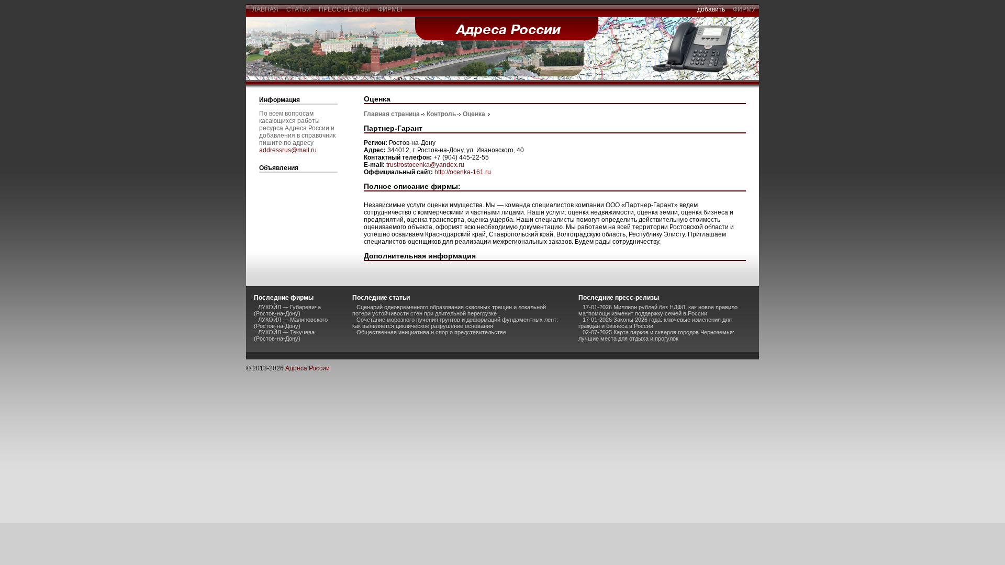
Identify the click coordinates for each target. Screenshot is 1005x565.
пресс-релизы (344, 9)
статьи (298, 9)
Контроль (441, 114)
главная (264, 9)
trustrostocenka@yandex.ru (425, 164)
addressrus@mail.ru (288, 150)
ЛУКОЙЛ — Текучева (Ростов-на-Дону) (284, 335)
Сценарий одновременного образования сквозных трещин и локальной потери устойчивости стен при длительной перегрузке (449, 310)
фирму (744, 9)
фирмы (390, 9)
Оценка (474, 114)
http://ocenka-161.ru (462, 172)
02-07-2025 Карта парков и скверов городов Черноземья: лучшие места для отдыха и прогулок (656, 335)
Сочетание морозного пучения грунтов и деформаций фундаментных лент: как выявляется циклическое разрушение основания (455, 323)
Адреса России (307, 368)
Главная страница (392, 114)
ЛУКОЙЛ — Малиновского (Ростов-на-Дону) (291, 323)
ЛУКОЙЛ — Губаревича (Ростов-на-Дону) (287, 310)
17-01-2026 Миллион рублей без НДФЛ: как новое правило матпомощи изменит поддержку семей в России (658, 310)
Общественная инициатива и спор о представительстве (431, 332)
